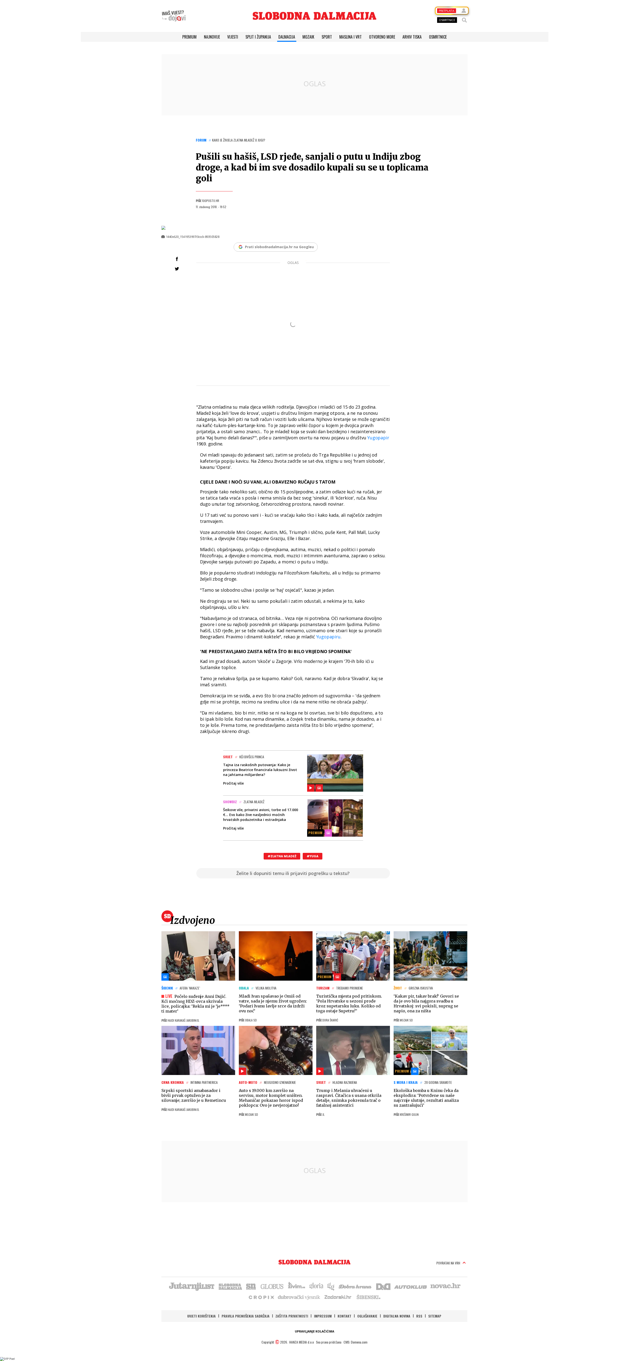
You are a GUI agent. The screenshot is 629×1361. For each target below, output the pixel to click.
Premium (189, 37)
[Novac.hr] (445, 1286)
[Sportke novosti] (251, 1286)
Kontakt (344, 1315)
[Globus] (272, 1286)
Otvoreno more (382, 37)
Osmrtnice (438, 37)
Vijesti (232, 37)
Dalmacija (286, 37)
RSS (419, 1315)
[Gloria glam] (331, 1286)
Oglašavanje (367, 1315)
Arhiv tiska (412, 37)
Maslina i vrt (350, 37)
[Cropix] (261, 1297)
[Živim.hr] (296, 1286)
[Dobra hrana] (355, 1286)
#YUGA (312, 856)
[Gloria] (316, 1286)
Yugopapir (378, 438)
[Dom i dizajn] (383, 1286)
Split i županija (258, 37)
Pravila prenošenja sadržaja (246, 1315)
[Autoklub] (410, 1286)
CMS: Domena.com (355, 1342)
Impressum (323, 1315)
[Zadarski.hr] (338, 1297)
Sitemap (434, 1315)
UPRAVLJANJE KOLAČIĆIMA (314, 1331)
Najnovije (212, 37)
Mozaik (308, 37)
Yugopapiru (328, 637)
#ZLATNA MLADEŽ (282, 856)
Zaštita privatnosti (291, 1315)
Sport (327, 37)
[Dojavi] (173, 16)
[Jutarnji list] (191, 1286)
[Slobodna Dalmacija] (314, 16)
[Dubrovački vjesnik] (299, 1297)
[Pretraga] (464, 20)
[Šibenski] (368, 1297)
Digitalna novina (396, 1315)
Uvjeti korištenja (201, 1315)
